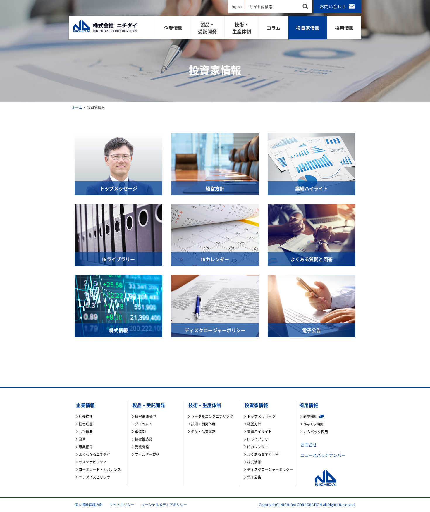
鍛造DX (140, 431)
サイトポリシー (122, 504)
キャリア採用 (313, 424)
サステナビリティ (93, 462)
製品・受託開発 (207, 28)
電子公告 (254, 477)
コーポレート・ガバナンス (100, 469)
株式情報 (254, 462)
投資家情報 (307, 27)
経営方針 (254, 424)
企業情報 (173, 27)
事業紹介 (86, 446)
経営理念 (86, 424)
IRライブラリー (259, 439)
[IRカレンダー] (215, 234)
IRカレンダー (257, 446)
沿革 (82, 439)
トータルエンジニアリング (212, 416)
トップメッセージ (261, 416)
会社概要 (86, 431)
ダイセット (143, 424)
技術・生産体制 (241, 28)
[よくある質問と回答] (311, 234)
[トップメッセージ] (118, 163)
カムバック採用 (315, 432)
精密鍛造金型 (145, 416)
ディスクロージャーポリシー (270, 469)
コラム (273, 27)
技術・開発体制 (203, 424)
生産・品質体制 (203, 431)
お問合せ (308, 444)
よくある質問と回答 (263, 454)
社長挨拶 (86, 416)
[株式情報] (118, 305)
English (236, 6)
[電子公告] (311, 305)
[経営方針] (215, 163)
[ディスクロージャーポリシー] (215, 305)
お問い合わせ (333, 6)
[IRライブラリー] (118, 234)
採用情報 (344, 27)
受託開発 (142, 446)
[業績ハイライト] (311, 163)
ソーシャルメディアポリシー (164, 504)
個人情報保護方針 (89, 504)
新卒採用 (310, 416)
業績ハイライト (259, 431)
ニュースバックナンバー (322, 455)
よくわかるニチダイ (94, 454)
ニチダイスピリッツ (94, 477)
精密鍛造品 (143, 439)
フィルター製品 (147, 454)
